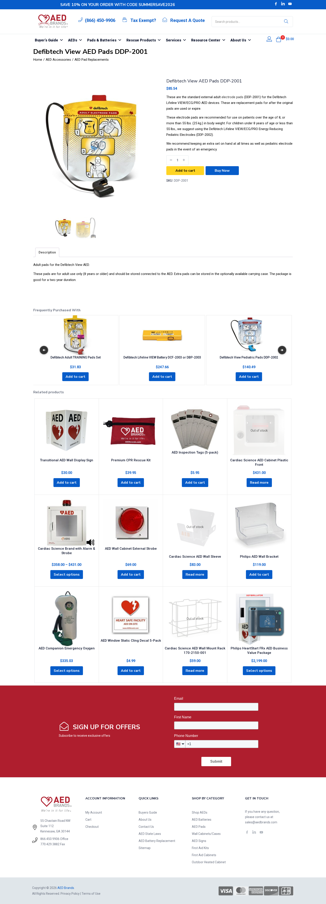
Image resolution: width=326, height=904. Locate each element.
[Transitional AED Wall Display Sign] (66, 430)
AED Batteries (201, 819)
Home (37, 60)
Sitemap (145, 848)
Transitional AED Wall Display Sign (66, 460)
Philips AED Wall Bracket (259, 557)
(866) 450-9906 (100, 20)
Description (47, 252)
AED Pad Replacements (92, 60)
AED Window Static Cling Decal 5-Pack (131, 641)
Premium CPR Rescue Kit (131, 460)
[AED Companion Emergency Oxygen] (66, 618)
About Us (145, 819)
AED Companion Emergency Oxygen (67, 648)
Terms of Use (91, 893)
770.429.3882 (49, 844)
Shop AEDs (199, 812)
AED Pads (199, 826)
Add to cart (185, 170)
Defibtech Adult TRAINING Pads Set (75, 357)
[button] (278, 39)
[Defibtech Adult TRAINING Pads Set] (75, 335)
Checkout (92, 826)
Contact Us (146, 826)
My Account (93, 812)
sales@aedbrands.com (261, 822)
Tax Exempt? (143, 20)
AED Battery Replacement (157, 841)
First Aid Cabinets (204, 855)
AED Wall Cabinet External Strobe (131, 549)
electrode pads (232, 97)
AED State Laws (150, 834)
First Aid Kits (200, 848)
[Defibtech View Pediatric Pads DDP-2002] (248, 335)
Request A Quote (187, 20)
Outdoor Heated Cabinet (209, 862)
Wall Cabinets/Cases (206, 834)
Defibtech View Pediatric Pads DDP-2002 (249, 357)
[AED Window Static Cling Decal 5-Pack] (131, 614)
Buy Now (222, 170)
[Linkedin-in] (283, 4)
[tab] (47, 252)
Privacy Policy (70, 893)
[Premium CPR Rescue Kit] (131, 430)
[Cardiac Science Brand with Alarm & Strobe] (66, 522)
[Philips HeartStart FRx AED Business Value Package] (259, 618)
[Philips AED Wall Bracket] (259, 526)
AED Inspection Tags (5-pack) (195, 452)
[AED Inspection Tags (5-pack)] (195, 426)
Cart (88, 819)
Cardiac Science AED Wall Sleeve (195, 557)
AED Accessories (58, 60)
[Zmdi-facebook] (276, 4)
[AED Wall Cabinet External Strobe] (131, 522)
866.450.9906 (49, 839)
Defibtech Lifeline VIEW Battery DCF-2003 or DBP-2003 (162, 357)
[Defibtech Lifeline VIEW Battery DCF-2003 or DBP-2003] (162, 335)
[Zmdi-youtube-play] (290, 4)
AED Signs (199, 841)
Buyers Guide (148, 812)
